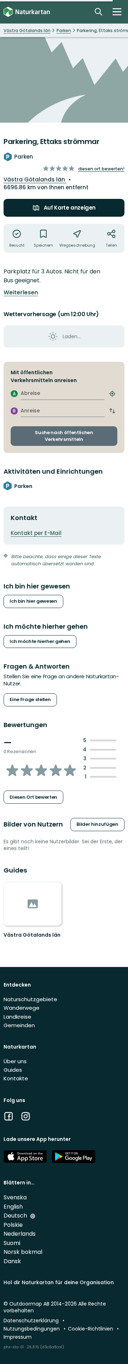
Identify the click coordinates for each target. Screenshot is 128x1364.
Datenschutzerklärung (32, 1320)
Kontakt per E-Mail (36, 533)
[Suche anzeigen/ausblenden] (98, 11)
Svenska (15, 1197)
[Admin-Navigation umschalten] (117, 11)
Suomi (12, 1243)
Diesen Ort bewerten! (101, 169)
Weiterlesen (21, 293)
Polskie (13, 1225)
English (13, 1207)
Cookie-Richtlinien (91, 1328)
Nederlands (20, 1234)
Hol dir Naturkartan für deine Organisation (59, 1282)
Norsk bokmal (23, 1252)
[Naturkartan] (27, 12)
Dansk (12, 1261)
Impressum (18, 1336)
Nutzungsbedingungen (32, 1328)
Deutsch (16, 1215)
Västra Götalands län (35, 179)
